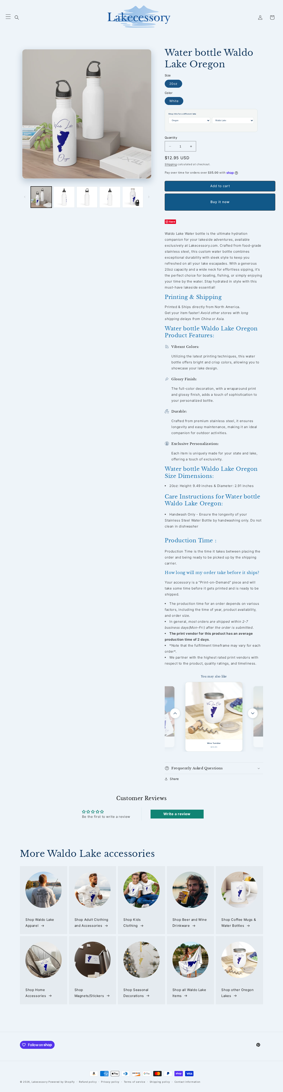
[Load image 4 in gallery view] (109, 197)
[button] (17, 17)
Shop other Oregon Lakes (237, 993)
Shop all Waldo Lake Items (189, 993)
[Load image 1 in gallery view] (41, 197)
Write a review (176, 814)
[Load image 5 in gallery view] (132, 197)
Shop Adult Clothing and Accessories (91, 923)
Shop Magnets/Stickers (89, 993)
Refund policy (88, 1081)
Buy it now (219, 202)
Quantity (171, 137)
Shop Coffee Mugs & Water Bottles (238, 923)
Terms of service (134, 1081)
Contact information (187, 1081)
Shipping (171, 164)
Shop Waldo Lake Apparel (39, 923)
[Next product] (253, 713)
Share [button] (174, 779)
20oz (173, 83)
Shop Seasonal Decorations (136, 993)
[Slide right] (149, 197)
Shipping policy (160, 1081)
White (174, 101)
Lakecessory (40, 1081)
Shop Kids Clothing (132, 923)
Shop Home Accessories (35, 993)
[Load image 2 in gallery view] (64, 197)
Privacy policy (110, 1081)
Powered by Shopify (61, 1081)
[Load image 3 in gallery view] (87, 197)
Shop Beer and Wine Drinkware (189, 923)
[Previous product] (175, 713)
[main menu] (8, 17)
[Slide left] (25, 197)
